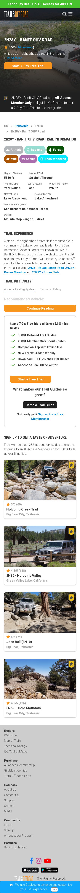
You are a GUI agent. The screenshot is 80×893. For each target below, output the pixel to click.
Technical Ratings (15, 746)
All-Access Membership (19, 765)
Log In (8, 825)
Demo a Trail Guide (40, 405)
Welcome (10, 735)
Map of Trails (12, 740)
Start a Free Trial (31, 379)
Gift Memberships (15, 770)
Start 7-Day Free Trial (28, 66)
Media (8, 811)
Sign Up (9, 830)
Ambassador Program (18, 835)
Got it (54, 889)
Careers (9, 806)
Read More (14, 58)
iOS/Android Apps (15, 751)
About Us (10, 789)
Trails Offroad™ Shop (17, 776)
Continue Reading (40, 308)
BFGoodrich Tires (15, 847)
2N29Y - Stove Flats (46, 272)
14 (25, 47)
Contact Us (11, 795)
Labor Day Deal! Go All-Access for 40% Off (40, 4)
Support (9, 800)
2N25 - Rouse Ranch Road (46, 268)
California (21, 126)
